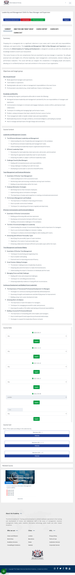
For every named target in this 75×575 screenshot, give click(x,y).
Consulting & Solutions (13, 545)
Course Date (54, 29)
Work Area (10, 539)
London (30, 536)
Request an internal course (12, 20)
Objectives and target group (23, 29)
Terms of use (53, 539)
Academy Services (12, 542)
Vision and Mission (12, 536)
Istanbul (30, 545)
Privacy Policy (53, 536)
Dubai (30, 542)
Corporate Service (54, 545)
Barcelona (31, 539)
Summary (8, 29)
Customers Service (54, 542)
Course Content (41, 29)
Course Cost (18, 32)
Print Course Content (38, 20)
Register (67, 20)
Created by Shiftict (43, 569)
